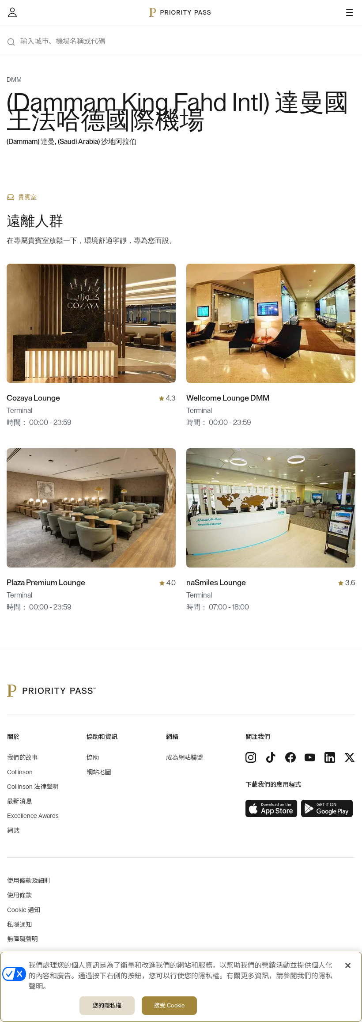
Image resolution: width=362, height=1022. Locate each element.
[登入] (12, 12)
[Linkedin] (329, 757)
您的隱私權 (107, 1005)
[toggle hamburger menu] (349, 12)
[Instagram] (250, 757)
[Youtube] (310, 757)
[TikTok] (270, 757)
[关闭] (348, 965)
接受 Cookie (169, 1005)
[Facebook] (290, 757)
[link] (271, 809)
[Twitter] (349, 757)
